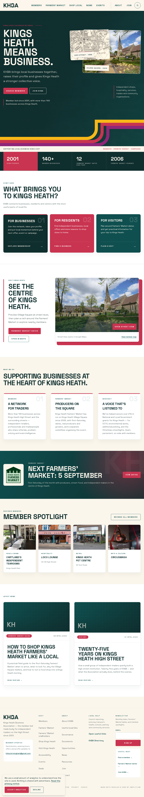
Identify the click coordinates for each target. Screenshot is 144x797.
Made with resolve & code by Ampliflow (121, 787)
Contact (66, 775)
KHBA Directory (96, 740)
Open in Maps (18, 339)
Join (129, 5)
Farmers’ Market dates (24, 331)
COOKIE (84, 787)
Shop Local (75, 5)
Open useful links (97, 734)
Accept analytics (16, 790)
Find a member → (125, 757)
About (118, 5)
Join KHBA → (123, 772)
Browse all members (126, 517)
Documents (67, 741)
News (89, 5)
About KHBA (67, 721)
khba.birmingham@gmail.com (18, 753)
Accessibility (45, 755)
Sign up (128, 743)
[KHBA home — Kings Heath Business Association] (11, 5)
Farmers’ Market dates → (127, 765)
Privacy (75, 787)
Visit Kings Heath (47, 748)
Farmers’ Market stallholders (46, 734)
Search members (15, 91)
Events (100, 5)
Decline (37, 790)
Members (36, 5)
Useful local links (70, 728)
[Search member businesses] (137, 5)
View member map (129, 337)
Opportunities (68, 748)
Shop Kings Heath (47, 741)
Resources (67, 761)
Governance (67, 734)
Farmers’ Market (56, 5)
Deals (41, 768)
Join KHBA (37, 91)
